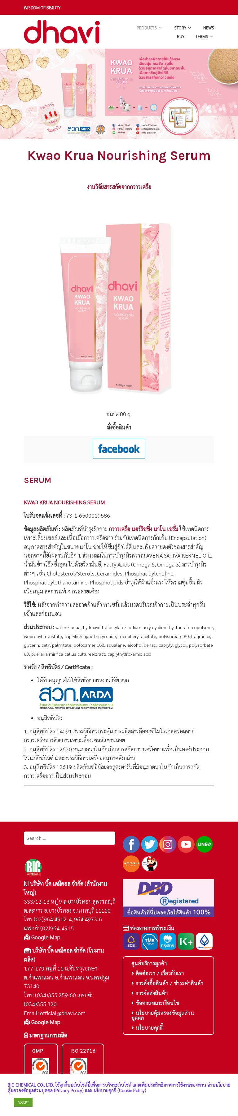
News (208, 27)
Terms (202, 36)
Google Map (45, 936)
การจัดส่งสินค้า (151, 993)
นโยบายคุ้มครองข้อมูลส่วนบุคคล (162, 1015)
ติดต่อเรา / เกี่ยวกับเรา (159, 973)
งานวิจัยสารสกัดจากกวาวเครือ (119, 186)
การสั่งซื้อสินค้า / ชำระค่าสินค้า (169, 983)
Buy (180, 36)
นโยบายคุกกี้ (148, 1027)
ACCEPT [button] (23, 1102)
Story (180, 27)
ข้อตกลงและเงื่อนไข (156, 1003)
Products (147, 27)
